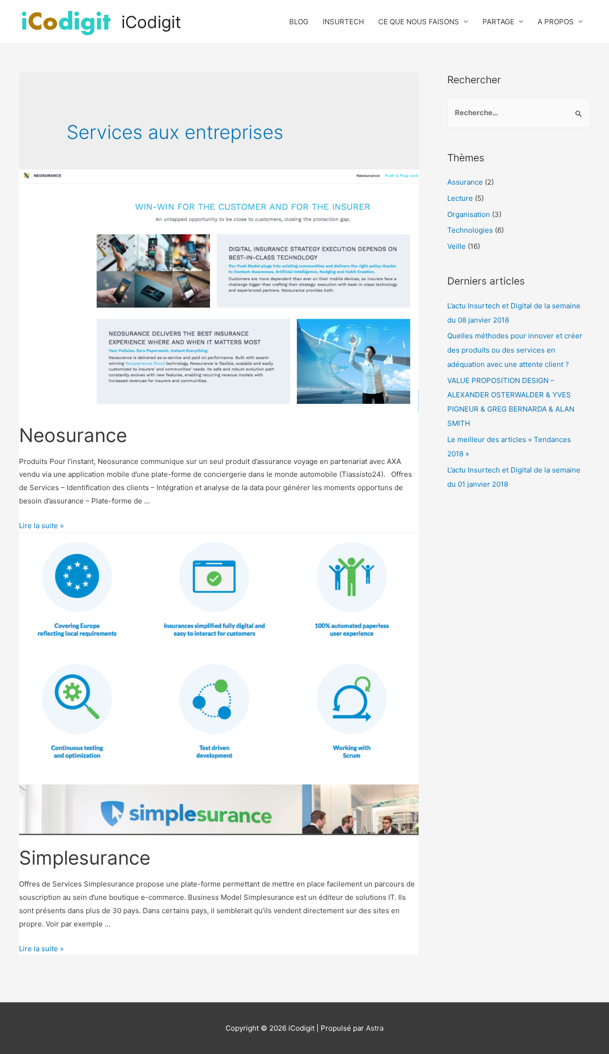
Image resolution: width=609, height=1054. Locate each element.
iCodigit (151, 22)
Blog (298, 21)
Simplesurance (84, 857)
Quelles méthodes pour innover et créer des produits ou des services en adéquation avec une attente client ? (514, 350)
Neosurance (73, 435)
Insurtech (343, 21)
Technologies (470, 230)
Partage (498, 21)
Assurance (465, 182)
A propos (556, 21)
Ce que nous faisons (418, 21)
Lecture (460, 198)
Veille (456, 246)
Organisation (468, 214)
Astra (374, 1028)
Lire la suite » (41, 525)
